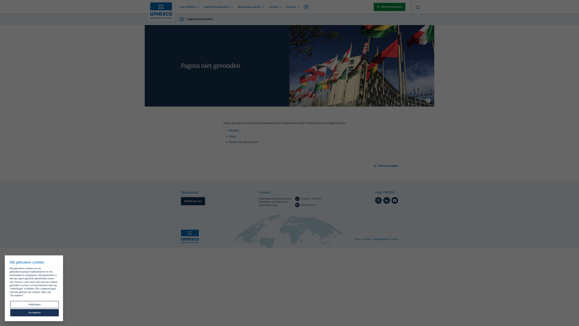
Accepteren (34, 312)
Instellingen (34, 304)
